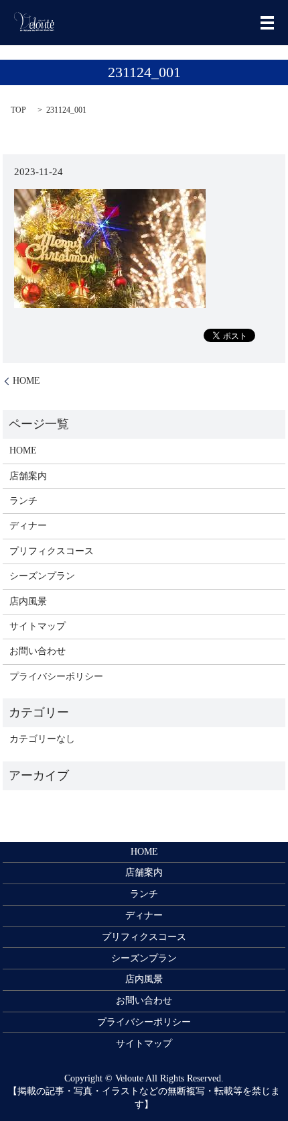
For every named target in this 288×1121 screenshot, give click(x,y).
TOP (18, 110)
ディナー (28, 526)
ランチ (23, 501)
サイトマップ (37, 626)
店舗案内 (28, 476)
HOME (26, 381)
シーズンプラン (42, 576)
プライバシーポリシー (56, 677)
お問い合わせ (37, 651)
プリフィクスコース (51, 551)
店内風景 (28, 601)
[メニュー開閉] (267, 23)
